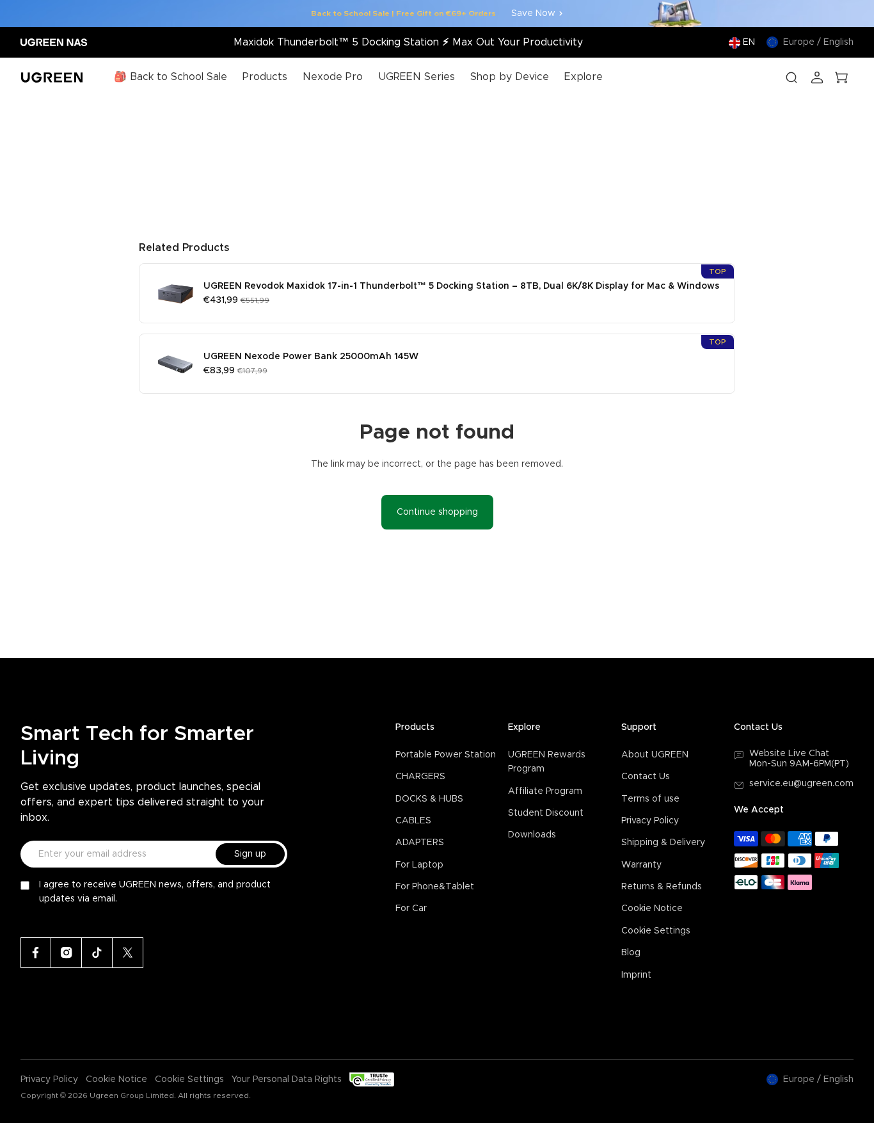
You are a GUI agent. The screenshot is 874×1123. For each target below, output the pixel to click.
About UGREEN (654, 754)
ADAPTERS (419, 842)
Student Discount (546, 813)
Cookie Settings (655, 930)
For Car (411, 908)
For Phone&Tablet (434, 886)
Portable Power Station (445, 754)
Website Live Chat (789, 753)
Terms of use (650, 799)
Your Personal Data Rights (287, 1079)
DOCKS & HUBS (429, 799)
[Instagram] (66, 952)
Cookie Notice (652, 908)
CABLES (413, 820)
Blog (630, 952)
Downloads (532, 834)
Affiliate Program (545, 791)
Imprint (636, 975)
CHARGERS (420, 776)
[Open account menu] (817, 77)
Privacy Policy (650, 820)
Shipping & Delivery (663, 842)
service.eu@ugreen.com (801, 783)
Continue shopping (437, 512)
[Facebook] (35, 952)
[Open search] (791, 77)
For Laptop (419, 864)
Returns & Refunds (661, 886)
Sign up (250, 854)
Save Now (533, 13)
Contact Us (645, 776)
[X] (128, 952)
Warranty (641, 864)
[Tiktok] (97, 952)
